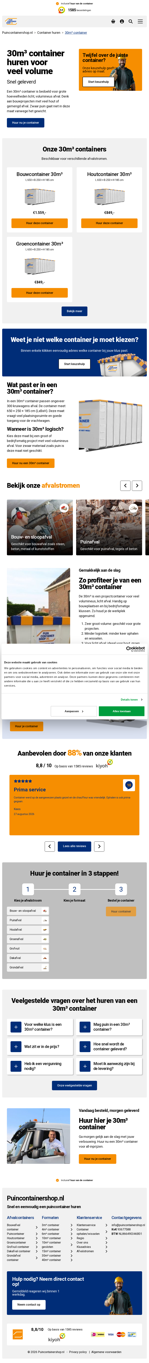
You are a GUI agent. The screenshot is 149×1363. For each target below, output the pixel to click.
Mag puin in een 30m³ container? (111, 1026)
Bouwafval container (13, 1227)
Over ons (82, 1242)
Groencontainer (16, 1242)
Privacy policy (78, 1352)
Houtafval (16, 929)
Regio (80, 1238)
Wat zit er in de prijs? (41, 1046)
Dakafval (15, 958)
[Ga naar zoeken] (130, 21)
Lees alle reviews (74, 846)
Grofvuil (14, 948)
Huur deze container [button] (39, 223)
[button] (125, 486)
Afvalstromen (85, 1251)
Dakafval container (18, 1251)
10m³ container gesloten (51, 1245)
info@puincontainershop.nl (128, 1225)
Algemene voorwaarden (106, 1352)
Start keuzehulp (98, 82)
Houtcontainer (16, 1238)
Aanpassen (72, 711)
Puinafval (15, 920)
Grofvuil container (18, 1247)
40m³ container (51, 1260)
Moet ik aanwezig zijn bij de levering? (113, 1066)
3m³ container (50, 1225)
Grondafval (16, 967)
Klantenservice (86, 1225)
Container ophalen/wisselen (88, 1232)
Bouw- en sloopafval (23, 910)
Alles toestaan (122, 711)
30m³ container (51, 1255)
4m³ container (50, 1229)
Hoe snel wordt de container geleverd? (110, 1046)
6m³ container (50, 1234)
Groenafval (16, 939)
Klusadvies (84, 1247)
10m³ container (51, 1238)
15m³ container (51, 1251)
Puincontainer (15, 1234)
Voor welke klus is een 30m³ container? (43, 1026)
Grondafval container (14, 1258)
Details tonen (129, 699)
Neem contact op (28, 1304)
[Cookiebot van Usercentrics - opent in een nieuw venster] (129, 649)
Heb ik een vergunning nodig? (42, 1066)
